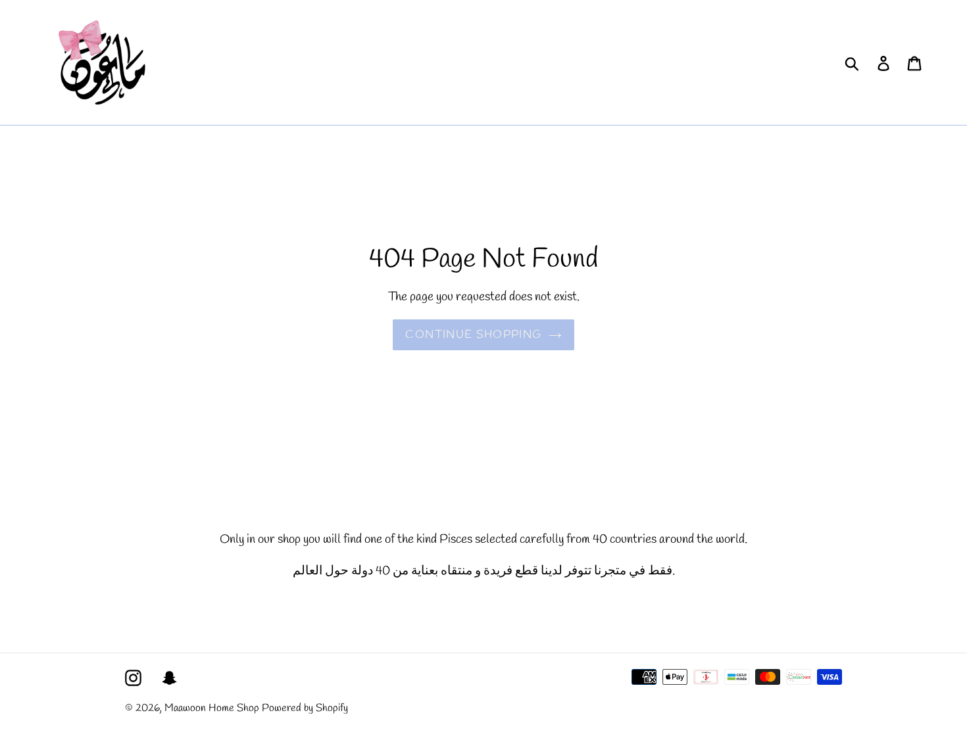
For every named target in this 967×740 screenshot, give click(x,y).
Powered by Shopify (305, 708)
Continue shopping (473, 334)
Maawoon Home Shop (211, 708)
